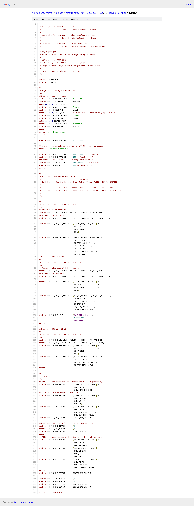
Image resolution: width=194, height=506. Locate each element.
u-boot (59, 12)
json (189, 502)
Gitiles (15, 502)
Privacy (23, 502)
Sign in (188, 4)
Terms (30, 502)
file (86, 19)
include (112, 12)
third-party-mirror (42, 12)
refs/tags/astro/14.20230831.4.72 (84, 12)
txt (182, 502)
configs (122, 12)
